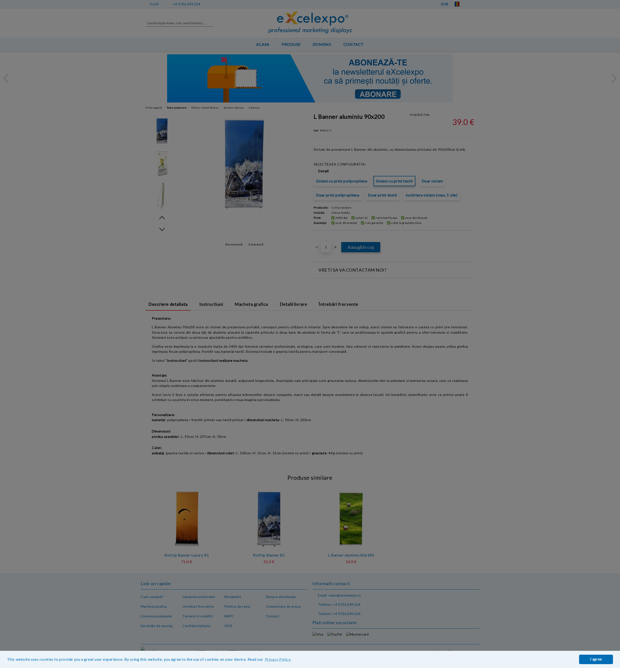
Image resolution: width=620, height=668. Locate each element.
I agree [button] (596, 659)
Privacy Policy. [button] (278, 659)
